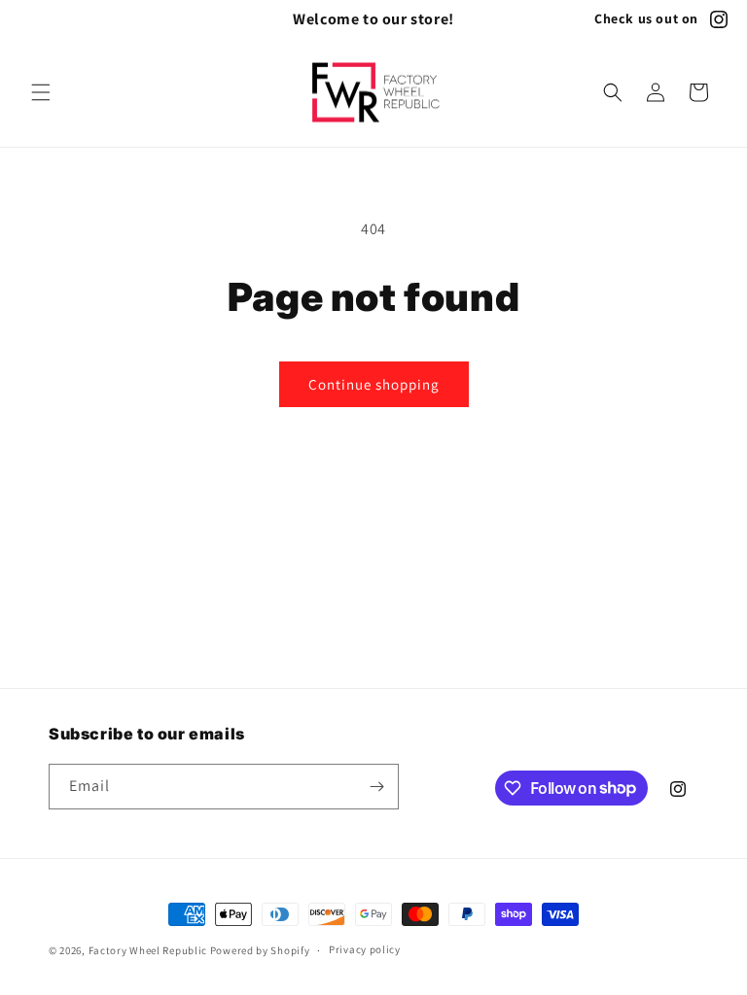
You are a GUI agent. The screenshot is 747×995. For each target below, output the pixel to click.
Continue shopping (374, 384)
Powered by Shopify (260, 950)
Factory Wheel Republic (148, 950)
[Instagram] (719, 19)
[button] (40, 92)
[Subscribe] (376, 786)
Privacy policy (365, 949)
